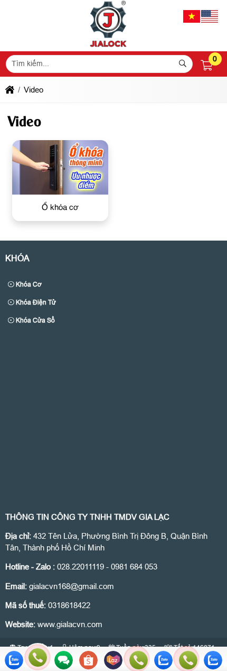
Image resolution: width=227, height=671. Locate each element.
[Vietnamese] (192, 15)
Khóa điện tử (35, 302)
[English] (210, 15)
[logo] (108, 44)
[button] (206, 66)
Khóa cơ (28, 284)
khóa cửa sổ (34, 320)
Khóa (17, 258)
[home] (9, 89)
